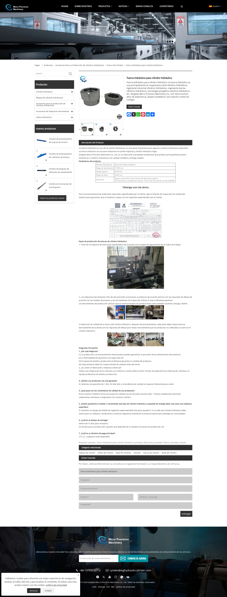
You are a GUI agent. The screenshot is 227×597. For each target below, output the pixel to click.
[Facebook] (97, 577)
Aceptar (48, 590)
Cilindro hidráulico (44, 91)
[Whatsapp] (121, 577)
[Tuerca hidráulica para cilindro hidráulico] (87, 129)
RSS (108, 587)
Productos (48, 65)
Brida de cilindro (169, 452)
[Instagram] (115, 577)
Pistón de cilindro (105, 452)
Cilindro (137, 452)
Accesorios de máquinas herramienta (52, 111)
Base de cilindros (123, 452)
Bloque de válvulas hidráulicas (49, 97)
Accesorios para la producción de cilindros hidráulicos (80, 65)
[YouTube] (109, 577)
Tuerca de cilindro (115, 65)
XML (113, 587)
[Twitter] (103, 577)
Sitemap (101, 587)
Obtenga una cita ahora (136, 187)
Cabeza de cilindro (87, 452)
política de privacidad (125, 587)
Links (94, 587)
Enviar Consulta (134, 107)
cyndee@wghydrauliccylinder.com (130, 570)
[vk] (127, 577)
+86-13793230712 (89, 570)
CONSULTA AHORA (137, 558)
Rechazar (34, 590)
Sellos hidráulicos (44, 117)
